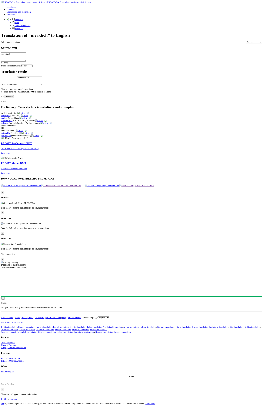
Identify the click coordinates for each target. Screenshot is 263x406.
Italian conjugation (65, 332)
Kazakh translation (165, 327)
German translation (44, 327)
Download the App (23, 25)
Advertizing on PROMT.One (48, 317)
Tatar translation (236, 327)
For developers (7, 372)
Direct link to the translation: (13, 265)
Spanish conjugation (10, 332)
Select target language (10, 66)
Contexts (10, 9)
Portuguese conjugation (84, 332)
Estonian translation (80, 329)
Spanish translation (78, 327)
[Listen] (21, 113)
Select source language (11, 42)
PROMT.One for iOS (10, 358)
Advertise (19, 28)
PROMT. (69, 2)
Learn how (150, 403)
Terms (17, 317)
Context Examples (9, 345)
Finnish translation (63, 329)
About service (7, 317)
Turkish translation (252, 327)
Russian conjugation (104, 332)
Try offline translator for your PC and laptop (20, 148)
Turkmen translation (9, 329)
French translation (61, 327)
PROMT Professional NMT (16, 143)
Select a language (90, 317)
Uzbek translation (27, 329)
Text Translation (8, 342)
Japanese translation (98, 329)
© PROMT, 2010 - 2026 (11, 322)
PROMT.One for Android (12, 361)
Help (17, 22)
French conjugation (122, 332)
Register (13, 399)
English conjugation (28, 332)
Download (5, 153)
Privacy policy (28, 317)
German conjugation (47, 332)
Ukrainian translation (45, 329)
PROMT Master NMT (13, 163)
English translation (9, 327)
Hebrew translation (148, 327)
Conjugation (19, 12)
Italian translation (94, 327)
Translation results (9, 84)
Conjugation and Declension (13, 347)
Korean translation (200, 327)
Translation (11, 7)
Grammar (11, 14)
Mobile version (74, 317)
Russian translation (26, 327)
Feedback (19, 19)
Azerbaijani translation (112, 327)
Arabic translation (131, 327)
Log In (4, 399)
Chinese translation (183, 327)
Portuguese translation (218, 327)
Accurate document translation (14, 168)
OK (2, 403)
